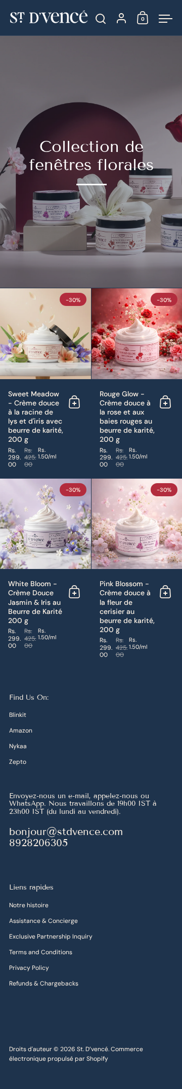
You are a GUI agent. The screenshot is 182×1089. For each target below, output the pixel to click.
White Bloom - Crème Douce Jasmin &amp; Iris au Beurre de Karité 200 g (45, 574)
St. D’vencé (92, 1049)
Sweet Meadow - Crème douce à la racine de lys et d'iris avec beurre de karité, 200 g (45, 383)
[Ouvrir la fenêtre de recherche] (101, 19)
